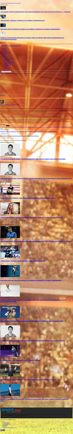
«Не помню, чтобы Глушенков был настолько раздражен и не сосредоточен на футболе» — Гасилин (35, 12)
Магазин (5, 48)
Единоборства (6, 52)
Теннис (4, 55)
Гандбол (6, 65)
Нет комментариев (16, 104)
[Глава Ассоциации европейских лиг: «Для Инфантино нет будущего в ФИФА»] (10, 376)
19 (0, 264)
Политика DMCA (6, 423)
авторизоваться (23, 140)
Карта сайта (5, 425)
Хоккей (4, 50)
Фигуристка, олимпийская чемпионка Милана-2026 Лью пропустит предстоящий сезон (31, 321)
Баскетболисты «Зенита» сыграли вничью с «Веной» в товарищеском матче (27, 198)
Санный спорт (8, 64)
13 (0, 404)
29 (0, 182)
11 (0, 245)
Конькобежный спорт (9, 62)
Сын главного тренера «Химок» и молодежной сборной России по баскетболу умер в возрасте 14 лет (36, 178)
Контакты (5, 426)
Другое (4, 57)
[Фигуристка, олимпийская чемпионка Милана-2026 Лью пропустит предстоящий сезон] (10, 317)
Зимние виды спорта (9, 58)
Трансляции (7, 68)
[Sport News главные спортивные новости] (11, 412)
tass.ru (6, 124)
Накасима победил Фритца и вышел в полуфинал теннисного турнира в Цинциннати (30, 29)
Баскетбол (5, 51)
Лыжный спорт (8, 63)
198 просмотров (3, 104)
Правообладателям (7, 424)
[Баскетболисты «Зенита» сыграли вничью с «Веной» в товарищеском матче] (10, 194)
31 (0, 221)
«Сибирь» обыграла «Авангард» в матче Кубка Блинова (20, 360)
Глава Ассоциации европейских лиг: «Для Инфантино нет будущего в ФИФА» (27, 379)
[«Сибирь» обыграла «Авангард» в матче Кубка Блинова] (10, 356)
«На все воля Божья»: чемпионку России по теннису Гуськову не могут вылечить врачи (31, 217)
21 (0, 284)
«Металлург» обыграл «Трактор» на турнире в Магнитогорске (22, 20)
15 (0, 383)
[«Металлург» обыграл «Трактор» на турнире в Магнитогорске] (3, 18)
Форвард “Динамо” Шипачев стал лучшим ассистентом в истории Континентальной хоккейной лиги (28, 131)
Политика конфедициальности (9, 427)
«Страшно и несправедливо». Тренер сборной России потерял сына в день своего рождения (32, 159)
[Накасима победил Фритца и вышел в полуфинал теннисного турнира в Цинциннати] (3, 26)
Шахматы (7, 66)
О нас (4, 421)
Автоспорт (5, 56)
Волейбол (5, 54)
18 (0, 162)
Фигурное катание (9, 61)
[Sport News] (10, 3)
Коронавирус (7, 59)
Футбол (4, 49)
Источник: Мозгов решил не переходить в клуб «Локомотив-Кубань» (19, 136)
